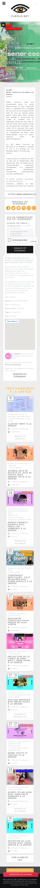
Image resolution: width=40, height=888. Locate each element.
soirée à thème (21, 771)
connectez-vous (13, 226)
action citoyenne (26, 552)
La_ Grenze (16, 354)
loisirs (30, 597)
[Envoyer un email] (29, 208)
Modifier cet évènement (20, 375)
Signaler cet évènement (20, 249)
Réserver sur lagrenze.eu (20, 438)
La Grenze (11, 66)
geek (25, 597)
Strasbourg (10, 69)
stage (30, 492)
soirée (30, 771)
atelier (24, 492)
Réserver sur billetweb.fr (20, 542)
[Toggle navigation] (4, 3)
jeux (30, 398)
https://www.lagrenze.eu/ (21, 194)
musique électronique (14, 28)
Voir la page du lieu (20, 859)
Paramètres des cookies (20, 870)
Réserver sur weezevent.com (20, 716)
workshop (23, 725)
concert (9, 25)
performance (19, 635)
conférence (28, 555)
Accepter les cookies (21, 875)
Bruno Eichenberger (13, 364)
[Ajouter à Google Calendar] (23, 208)
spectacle (29, 635)
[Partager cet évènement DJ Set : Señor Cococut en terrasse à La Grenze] (34, 208)
